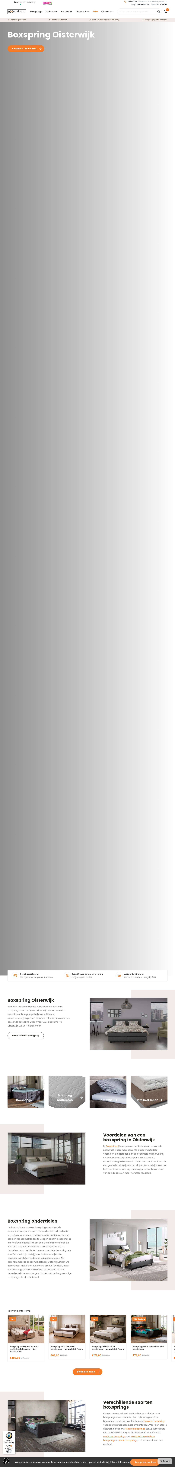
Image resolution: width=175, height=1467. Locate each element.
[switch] (9, 1451)
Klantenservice (143, 4)
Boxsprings (36, 11)
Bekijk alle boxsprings (24, 1035)
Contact (163, 4)
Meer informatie (121, 1462)
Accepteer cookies (145, 1462)
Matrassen (52, 11)
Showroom (107, 11)
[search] (139, 11)
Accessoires (82, 11)
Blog (133, 4)
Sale (95, 11)
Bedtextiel (66, 11)
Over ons (155, 4)
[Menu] (13, 1432)
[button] (6, 1460)
